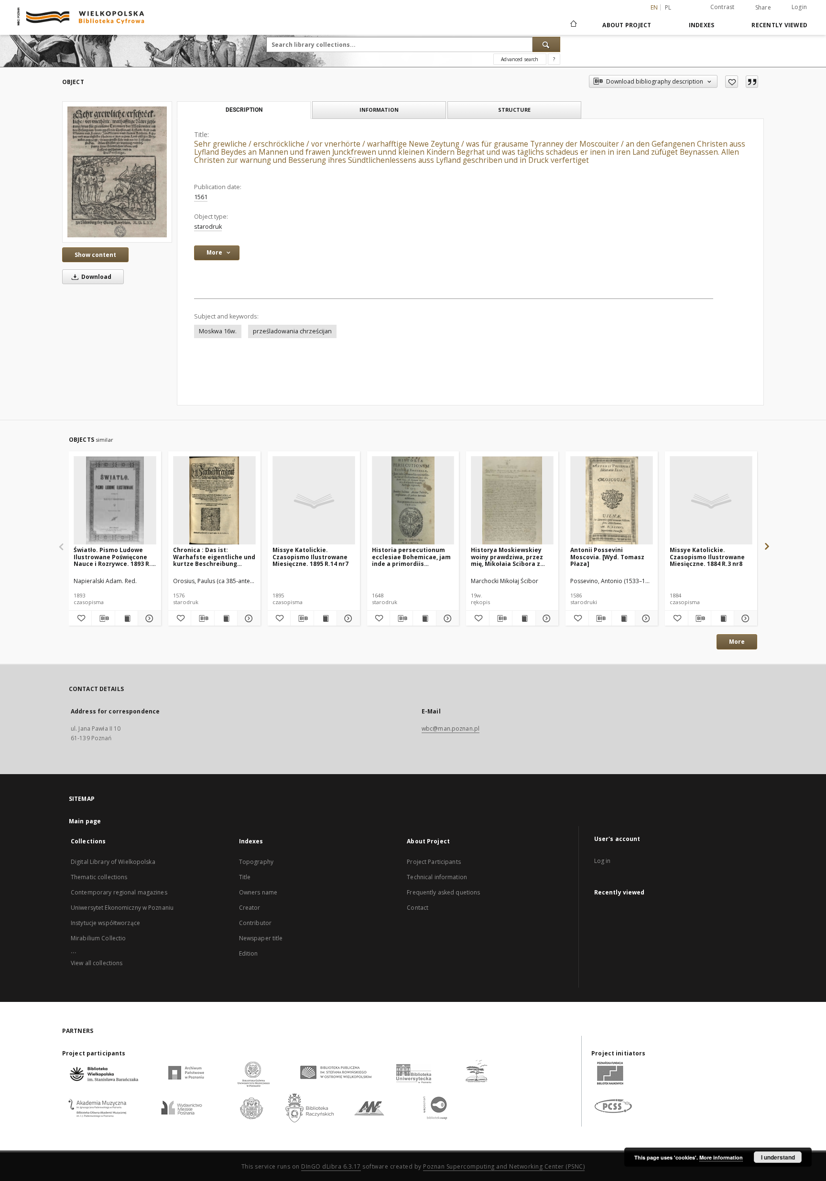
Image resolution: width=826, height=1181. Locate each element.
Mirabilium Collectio (98, 938)
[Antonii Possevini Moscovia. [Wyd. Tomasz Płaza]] (611, 501)
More (737, 642)
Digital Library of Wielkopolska (113, 862)
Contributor (255, 923)
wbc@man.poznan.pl (450, 728)
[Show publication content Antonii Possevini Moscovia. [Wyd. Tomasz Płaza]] (623, 618)
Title (245, 877)
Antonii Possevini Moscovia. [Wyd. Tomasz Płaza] (607, 556)
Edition (248, 953)
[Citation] (752, 81)
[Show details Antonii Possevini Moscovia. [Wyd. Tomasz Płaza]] (645, 618)
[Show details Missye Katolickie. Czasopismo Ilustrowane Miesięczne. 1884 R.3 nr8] (744, 618)
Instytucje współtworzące (105, 923)
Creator (250, 908)
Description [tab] (244, 109)
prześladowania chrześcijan (292, 331)
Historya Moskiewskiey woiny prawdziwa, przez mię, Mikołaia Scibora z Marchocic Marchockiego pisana (509, 556)
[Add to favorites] (731, 81)
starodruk (208, 227)
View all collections (96, 963)
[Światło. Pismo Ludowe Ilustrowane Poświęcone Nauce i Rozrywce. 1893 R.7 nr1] (115, 501)
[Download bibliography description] (103, 618)
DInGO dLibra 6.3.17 (331, 1166)
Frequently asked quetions (443, 892)
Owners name (258, 892)
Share (763, 7)
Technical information (437, 877)
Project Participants (433, 862)
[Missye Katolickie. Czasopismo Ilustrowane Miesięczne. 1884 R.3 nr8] (711, 501)
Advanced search (519, 59)
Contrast (722, 7)
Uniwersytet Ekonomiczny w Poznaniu (122, 908)
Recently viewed (779, 25)
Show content (95, 255)
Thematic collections (99, 877)
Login (799, 7)
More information (721, 1157)
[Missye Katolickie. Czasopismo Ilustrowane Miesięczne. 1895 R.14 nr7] (314, 501)
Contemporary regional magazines (119, 892)
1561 (200, 197)
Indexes (702, 25)
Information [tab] (379, 109)
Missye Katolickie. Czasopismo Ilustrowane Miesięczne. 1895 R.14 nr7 (310, 556)
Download (95, 277)
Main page (85, 821)
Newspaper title (261, 938)
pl (668, 7)
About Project (626, 25)
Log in (602, 861)
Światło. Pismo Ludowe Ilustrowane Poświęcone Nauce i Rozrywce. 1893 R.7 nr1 (114, 556)
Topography (256, 862)
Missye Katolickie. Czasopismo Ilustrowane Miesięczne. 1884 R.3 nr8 (707, 556)
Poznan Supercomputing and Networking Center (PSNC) (504, 1166)
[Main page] (573, 24)
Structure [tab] (514, 109)
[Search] (546, 44)
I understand (778, 1157)
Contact (417, 908)
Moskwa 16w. (218, 331)
